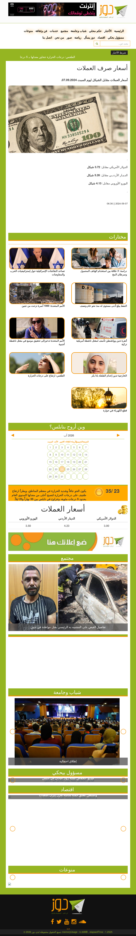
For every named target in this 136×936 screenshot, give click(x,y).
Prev (12, 597)
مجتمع (64, 31)
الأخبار (108, 31)
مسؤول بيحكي (67, 772)
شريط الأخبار (119, 52)
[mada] (52, 8)
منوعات (28, 31)
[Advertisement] (68, 662)
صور (69, 37)
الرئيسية (119, 31)
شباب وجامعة (78, 31)
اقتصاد (101, 37)
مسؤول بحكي (116, 37)
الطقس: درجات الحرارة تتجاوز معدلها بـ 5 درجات (57, 57)
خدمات (54, 31)
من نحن (59, 37)
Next (123, 597)
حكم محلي (95, 31)
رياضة (77, 37)
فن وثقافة (41, 31)
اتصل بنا (47, 37)
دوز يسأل (89, 37)
